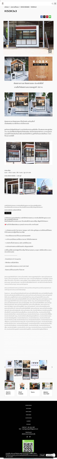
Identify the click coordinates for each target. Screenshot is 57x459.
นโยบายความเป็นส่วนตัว (33, 455)
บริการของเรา (28, 424)
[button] (52, 3)
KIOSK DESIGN (28, 414)
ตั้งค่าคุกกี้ (42, 455)
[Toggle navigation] (55, 3)
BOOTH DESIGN (28, 411)
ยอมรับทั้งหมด (50, 455)
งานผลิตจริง (28, 421)
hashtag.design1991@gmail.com (30, 429)
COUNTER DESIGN (28, 417)
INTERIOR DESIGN (28, 405)
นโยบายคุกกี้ (10, 456)
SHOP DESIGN (28, 408)
